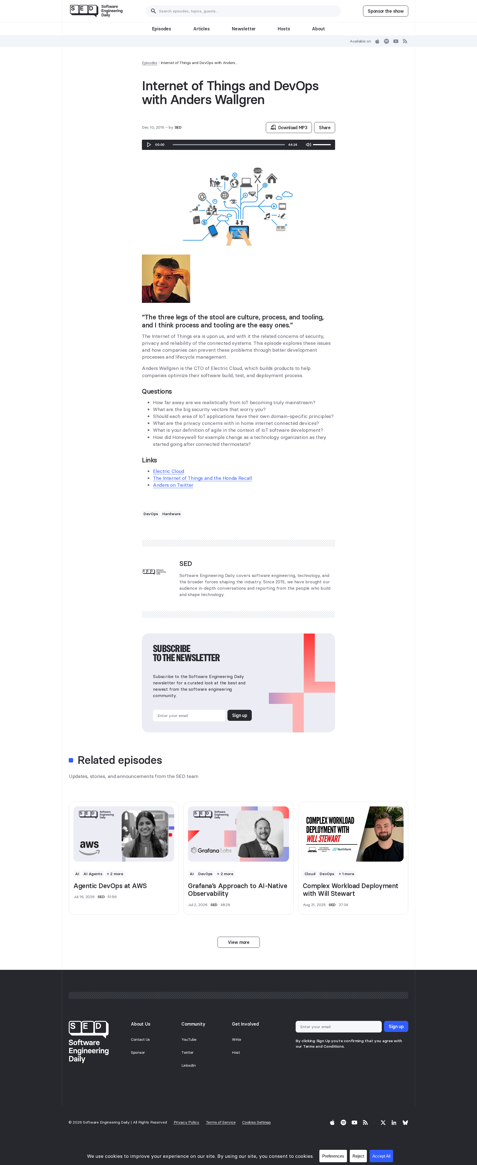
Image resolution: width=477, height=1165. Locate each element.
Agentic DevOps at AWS (110, 886)
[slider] (229, 144)
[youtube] (396, 41)
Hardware (171, 513)
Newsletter (244, 28)
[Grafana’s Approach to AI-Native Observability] (238, 834)
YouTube (189, 1039)
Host (236, 1052)
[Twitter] (383, 1122)
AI (77, 873)
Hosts (284, 28)
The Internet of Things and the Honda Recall (202, 478)
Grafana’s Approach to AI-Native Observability (237, 890)
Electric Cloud (168, 471)
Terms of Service (221, 1122)
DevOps (151, 513)
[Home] (96, 11)
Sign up (239, 715)
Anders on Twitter (173, 485)
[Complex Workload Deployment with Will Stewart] (353, 834)
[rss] (405, 41)
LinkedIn (188, 1065)
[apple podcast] (377, 41)
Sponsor (138, 1052)
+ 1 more (346, 873)
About (318, 28)
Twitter (187, 1052)
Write (236, 1039)
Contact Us (140, 1039)
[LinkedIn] (394, 1122)
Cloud (310, 873)
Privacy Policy (186, 1122)
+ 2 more (115, 873)
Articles (201, 28)
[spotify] (386, 41)
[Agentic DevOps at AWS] (123, 834)
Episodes (161, 28)
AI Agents (92, 873)
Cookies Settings (256, 1122)
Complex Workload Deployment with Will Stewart (350, 890)
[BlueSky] (405, 1122)
